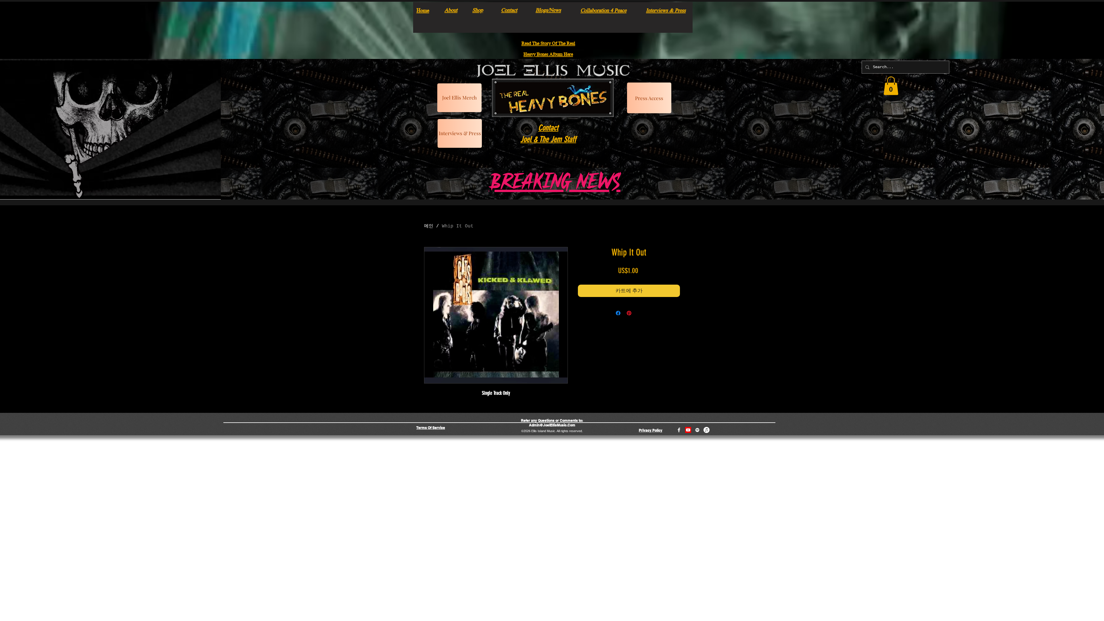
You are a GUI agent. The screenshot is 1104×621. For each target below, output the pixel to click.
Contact (509, 9)
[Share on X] (640, 313)
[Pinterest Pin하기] (629, 313)
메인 (428, 226)
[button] (891, 85)
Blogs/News (548, 9)
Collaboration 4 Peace (603, 10)
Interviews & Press (666, 10)
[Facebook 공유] (618, 313)
